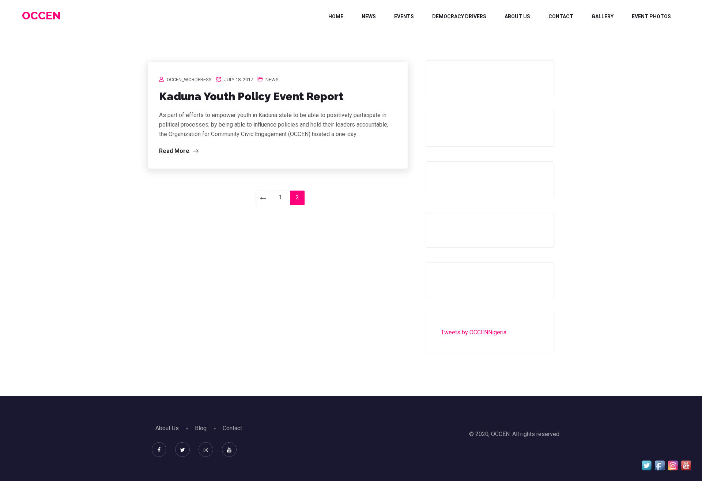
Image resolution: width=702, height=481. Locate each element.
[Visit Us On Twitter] (646, 465)
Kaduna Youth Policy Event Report (251, 96)
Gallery (603, 16)
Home (335, 16)
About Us (517, 16)
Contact (560, 16)
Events (404, 16)
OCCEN (41, 15)
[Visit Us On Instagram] (672, 465)
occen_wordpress (189, 79)
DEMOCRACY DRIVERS (459, 16)
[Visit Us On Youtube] (685, 465)
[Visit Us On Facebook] (659, 465)
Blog (201, 428)
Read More (175, 150)
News (369, 16)
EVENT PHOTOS (651, 16)
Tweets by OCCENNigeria (473, 332)
